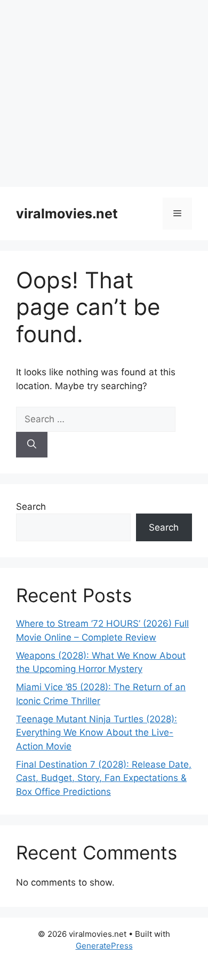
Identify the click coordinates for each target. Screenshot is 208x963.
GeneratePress (104, 946)
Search (31, 506)
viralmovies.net (67, 214)
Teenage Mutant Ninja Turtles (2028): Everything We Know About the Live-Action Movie (96, 733)
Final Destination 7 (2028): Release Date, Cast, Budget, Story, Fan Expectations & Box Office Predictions (103, 778)
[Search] (31, 444)
